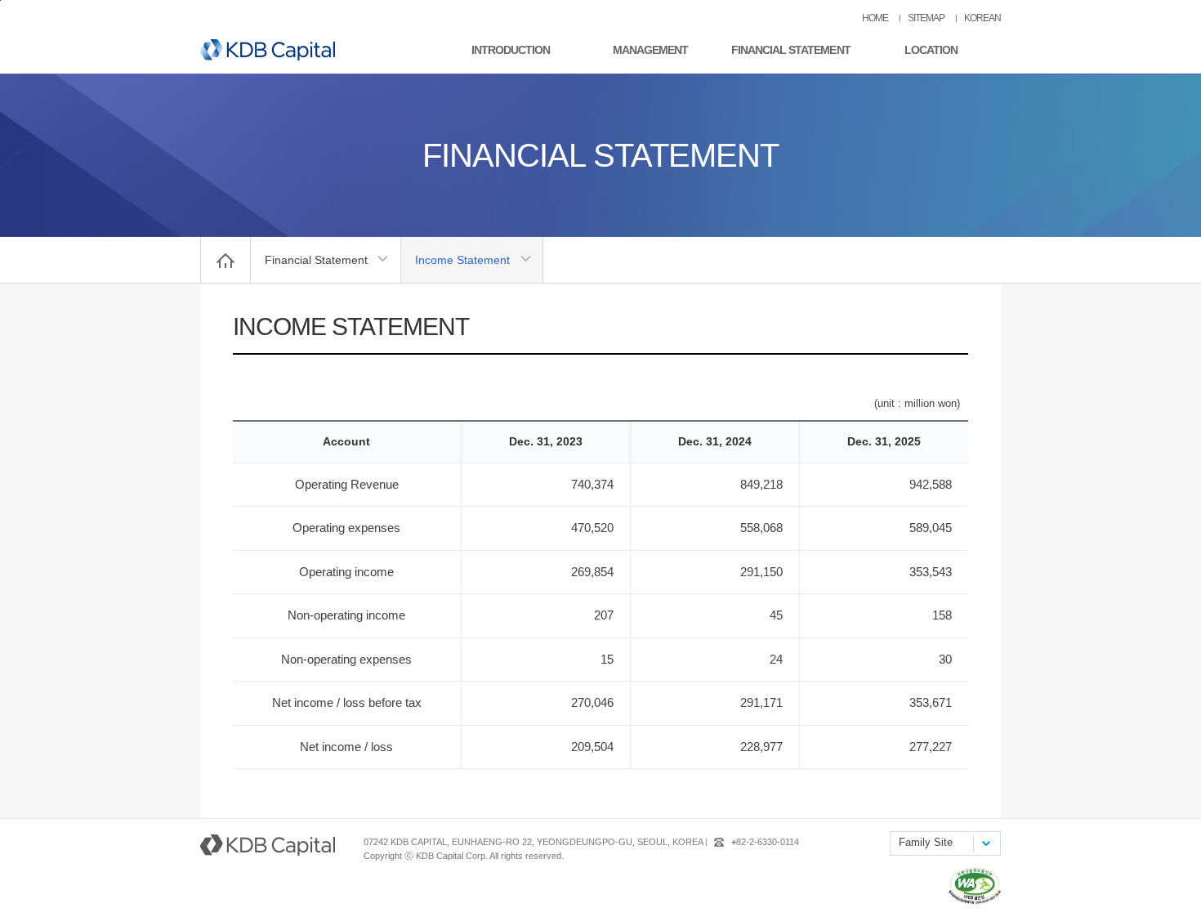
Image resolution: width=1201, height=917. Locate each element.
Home (225, 260)
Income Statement (462, 259)
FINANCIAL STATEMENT (791, 49)
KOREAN (982, 18)
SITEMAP (926, 18)
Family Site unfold (985, 843)
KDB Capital (267, 49)
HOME (875, 18)
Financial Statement (316, 259)
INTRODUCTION (510, 49)
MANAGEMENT (650, 49)
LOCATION (931, 49)
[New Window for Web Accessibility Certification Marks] (975, 899)
